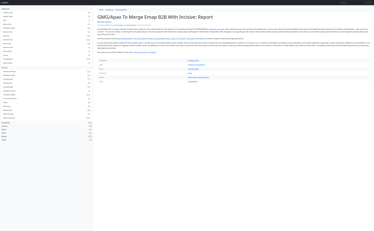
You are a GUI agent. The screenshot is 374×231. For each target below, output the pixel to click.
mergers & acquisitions (196, 65)
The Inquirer (190, 38)
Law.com (175, 38)
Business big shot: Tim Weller (145, 52)
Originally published (104, 25)
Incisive (270, 29)
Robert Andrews (106, 22)
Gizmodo (182, 38)
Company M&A (193, 69)
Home (101, 10)
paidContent (119, 25)
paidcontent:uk (131, 25)
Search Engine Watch (125, 38)
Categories (109, 10)
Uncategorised (121, 10)
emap (190, 73)
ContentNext (192, 81)
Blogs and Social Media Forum (160, 38)
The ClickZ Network (141, 38)
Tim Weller (116, 29)
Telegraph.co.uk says (216, 29)
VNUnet (202, 38)
